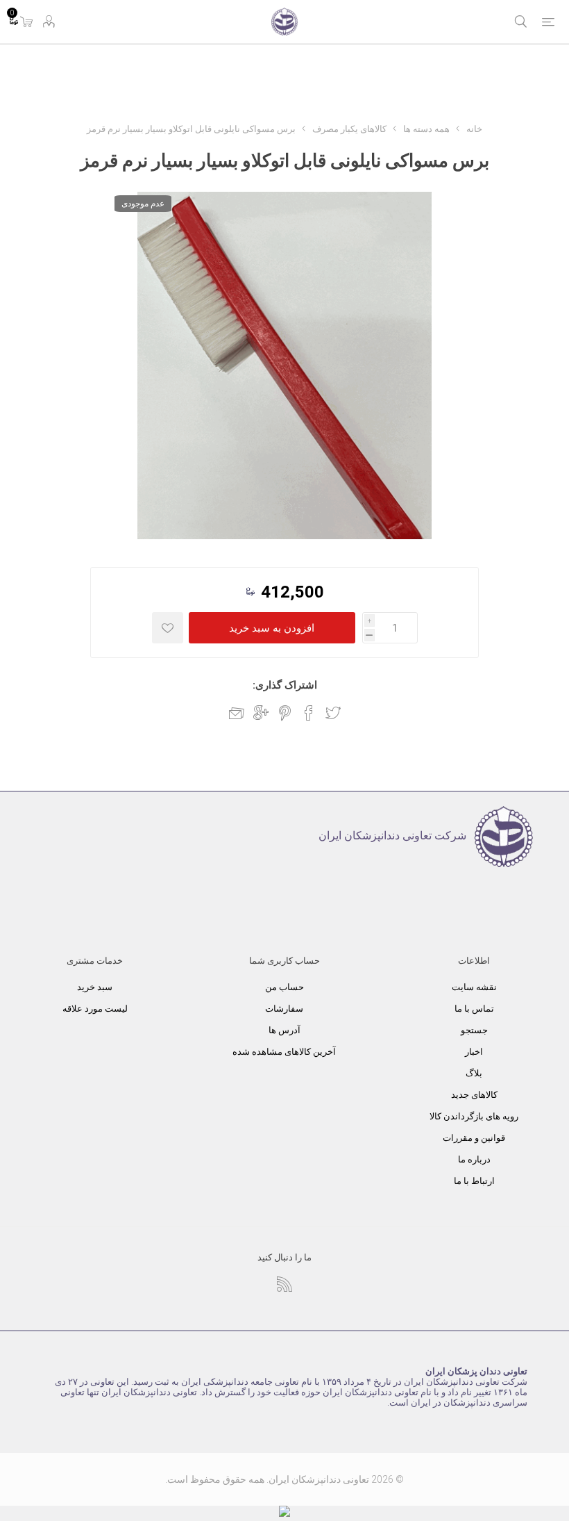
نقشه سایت (474, 987)
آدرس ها (284, 1030)
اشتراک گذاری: (285, 685)
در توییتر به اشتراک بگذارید (333, 713)
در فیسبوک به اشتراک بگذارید (308, 713)
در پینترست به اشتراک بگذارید (285, 713)
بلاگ (474, 1073)
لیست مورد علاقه (95, 1008)
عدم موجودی (142, 203)
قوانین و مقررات (474, 1138)
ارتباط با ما (474, 1181)
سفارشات (284, 1008)
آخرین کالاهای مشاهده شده (284, 1051)
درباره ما (474, 1159)
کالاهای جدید (474, 1095)
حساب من (284, 987)
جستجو (474, 1030)
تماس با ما (474, 1008)
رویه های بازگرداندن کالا (474, 1116)
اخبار (474, 1051)
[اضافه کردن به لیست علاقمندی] (167, 627)
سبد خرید (94, 987)
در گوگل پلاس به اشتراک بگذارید (261, 713)
